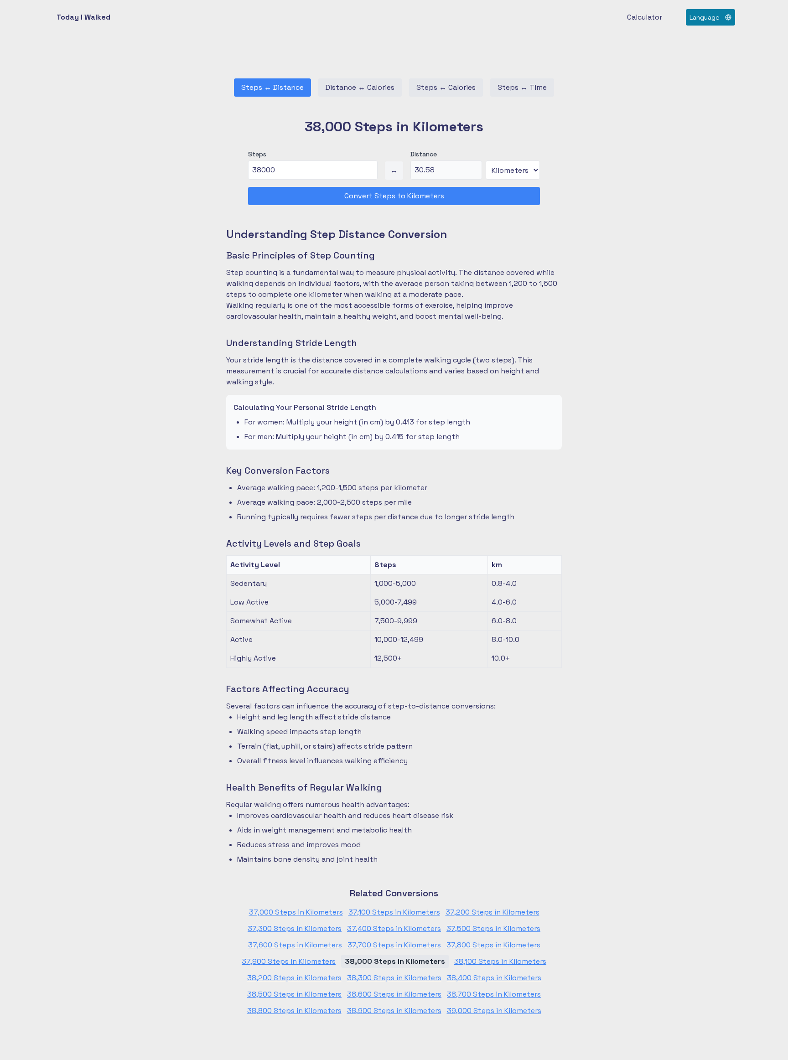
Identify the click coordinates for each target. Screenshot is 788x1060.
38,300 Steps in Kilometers (394, 977)
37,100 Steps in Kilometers (394, 912)
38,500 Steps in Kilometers (294, 994)
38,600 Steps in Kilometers (394, 994)
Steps (257, 154)
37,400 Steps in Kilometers (394, 928)
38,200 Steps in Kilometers (294, 977)
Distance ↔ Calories (360, 87)
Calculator (644, 17)
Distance (423, 154)
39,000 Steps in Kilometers (494, 1010)
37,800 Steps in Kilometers (493, 945)
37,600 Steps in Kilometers (295, 945)
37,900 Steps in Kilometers (289, 961)
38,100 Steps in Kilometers (500, 961)
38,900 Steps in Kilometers (394, 1010)
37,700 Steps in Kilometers (394, 945)
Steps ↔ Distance (272, 87)
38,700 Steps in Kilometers (494, 994)
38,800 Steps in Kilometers (294, 1010)
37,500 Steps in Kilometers (493, 928)
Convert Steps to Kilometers (394, 196)
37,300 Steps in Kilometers (295, 928)
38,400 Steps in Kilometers (494, 977)
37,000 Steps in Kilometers (296, 912)
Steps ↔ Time (522, 87)
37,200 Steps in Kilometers (492, 912)
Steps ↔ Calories (446, 87)
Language (705, 17)
